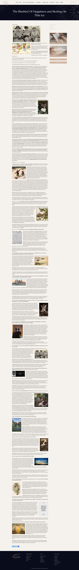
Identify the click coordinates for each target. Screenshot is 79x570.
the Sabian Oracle (18, 162)
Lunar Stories (45, 2)
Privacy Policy (56, 563)
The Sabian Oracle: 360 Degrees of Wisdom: (39, 165)
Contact (57, 2)
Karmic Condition (16, 201)
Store (20, 2)
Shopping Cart (42, 561)
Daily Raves (52, 2)
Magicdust (46, 568)
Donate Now (58, 59)
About (51, 30)
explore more (53, 42)
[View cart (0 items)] (73, 2)
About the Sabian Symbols (28, 2)
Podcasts (55, 557)
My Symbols (38, 2)
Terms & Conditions (57, 561)
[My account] (71, 2)
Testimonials (52, 28)
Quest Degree (16, 229)
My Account (42, 560)
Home (17, 2)
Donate (61, 2)
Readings (51, 26)
